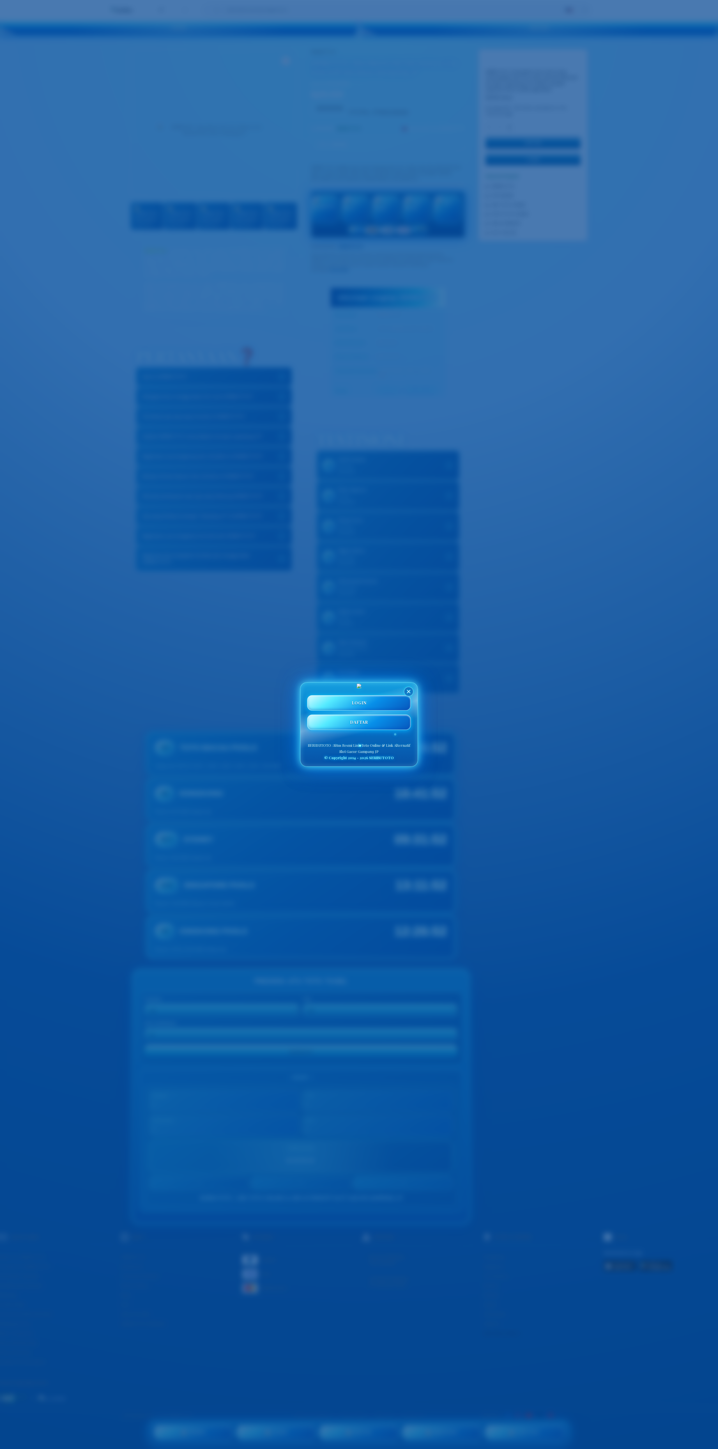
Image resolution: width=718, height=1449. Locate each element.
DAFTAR (359, 722)
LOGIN (359, 703)
